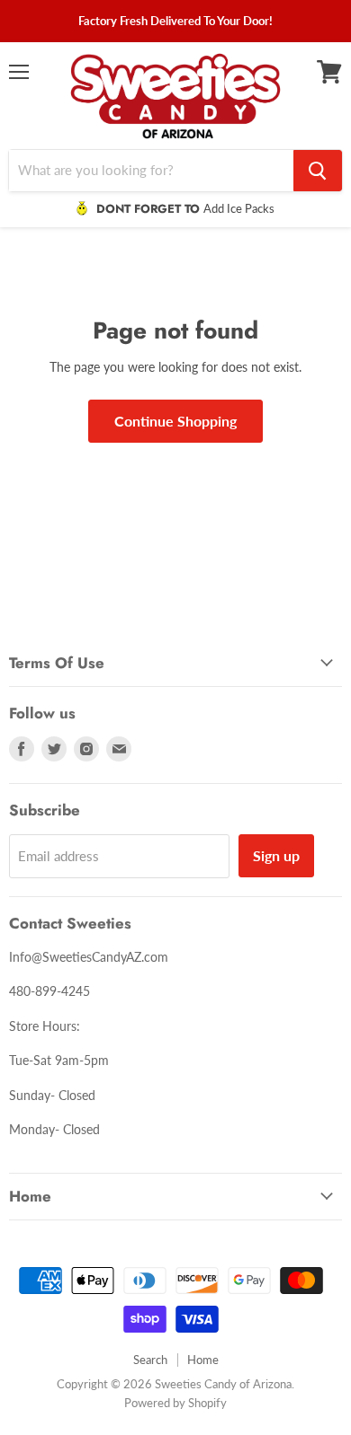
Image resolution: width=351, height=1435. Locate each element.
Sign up (276, 855)
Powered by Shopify (175, 1402)
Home (203, 1359)
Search (150, 1359)
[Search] (317, 170)
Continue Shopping (175, 420)
